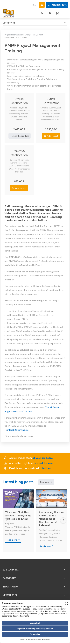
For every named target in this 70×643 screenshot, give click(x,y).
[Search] (42, 13)
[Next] (63, 520)
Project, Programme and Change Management (24, 35)
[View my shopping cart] (57, 13)
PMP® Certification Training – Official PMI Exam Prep (19, 101)
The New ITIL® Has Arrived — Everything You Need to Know (18, 515)
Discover (44, 482)
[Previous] (7, 520)
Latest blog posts (18, 482)
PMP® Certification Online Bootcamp (50, 101)
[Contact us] (42, 5)
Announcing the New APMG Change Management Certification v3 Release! (51, 519)
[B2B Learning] (8, 13)
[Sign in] (50, 13)
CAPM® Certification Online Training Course (19, 153)
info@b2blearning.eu (17, 429)
